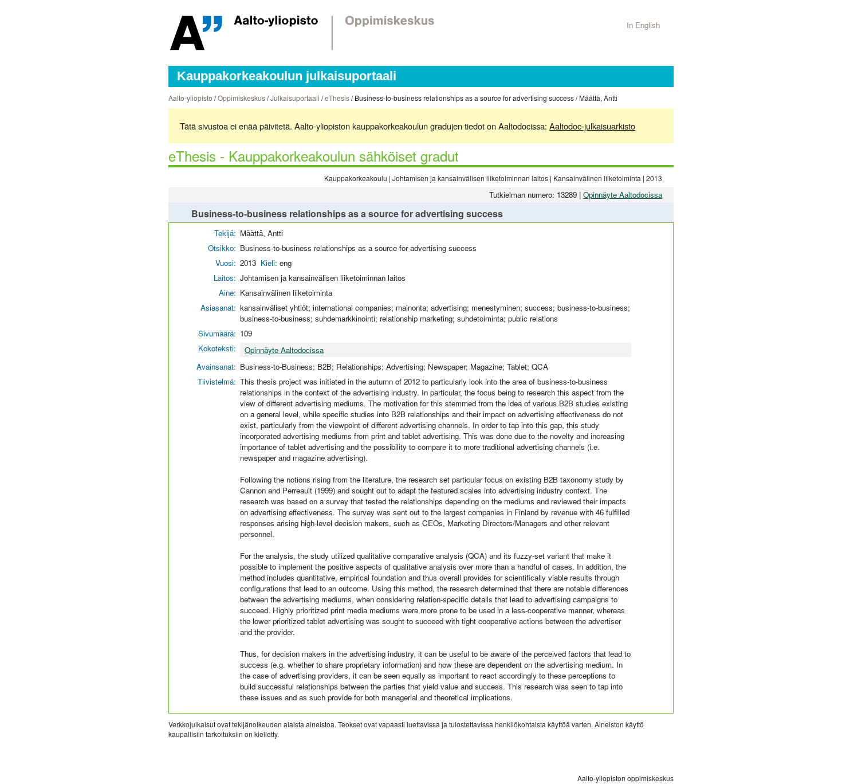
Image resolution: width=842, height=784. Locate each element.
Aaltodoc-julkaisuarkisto (592, 126)
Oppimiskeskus (241, 98)
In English (643, 24)
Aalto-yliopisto (190, 98)
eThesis (337, 98)
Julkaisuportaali (295, 98)
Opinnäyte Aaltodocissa (622, 194)
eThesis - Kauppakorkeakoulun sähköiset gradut (313, 156)
